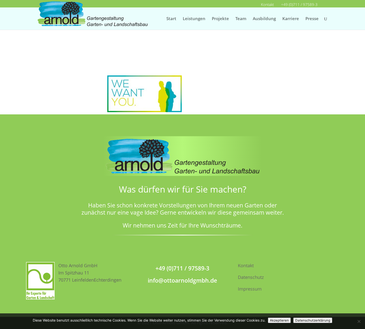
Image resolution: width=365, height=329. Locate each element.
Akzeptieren (279, 320)
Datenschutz (251, 277)
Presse (312, 19)
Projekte (220, 19)
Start (171, 19)
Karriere (290, 19)
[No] (358, 321)
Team (240, 19)
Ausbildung (264, 19)
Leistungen (194, 19)
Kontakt (267, 5)
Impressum (250, 289)
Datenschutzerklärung (312, 320)
